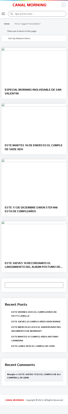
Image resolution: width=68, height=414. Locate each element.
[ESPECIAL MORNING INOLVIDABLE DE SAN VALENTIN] (34, 66)
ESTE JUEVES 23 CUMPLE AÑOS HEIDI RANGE (36, 321)
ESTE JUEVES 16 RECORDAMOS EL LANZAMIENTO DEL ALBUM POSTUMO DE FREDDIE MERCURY (32, 266)
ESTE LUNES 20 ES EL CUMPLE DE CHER (33, 346)
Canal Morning (29, 5)
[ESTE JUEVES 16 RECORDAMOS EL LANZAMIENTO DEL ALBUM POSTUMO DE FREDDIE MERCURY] (34, 239)
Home (6, 24)
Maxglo (11, 374)
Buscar (59, 285)
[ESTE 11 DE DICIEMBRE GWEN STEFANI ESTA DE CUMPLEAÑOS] (34, 180)
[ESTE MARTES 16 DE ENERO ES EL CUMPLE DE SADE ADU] (34, 121)
